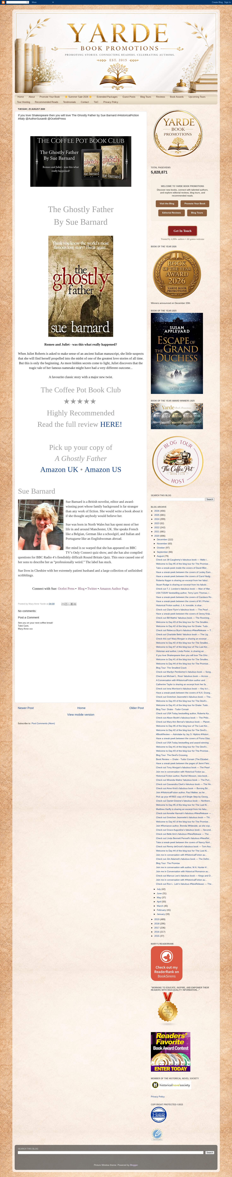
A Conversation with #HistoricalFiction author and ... (182, 680)
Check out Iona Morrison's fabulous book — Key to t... (183, 688)
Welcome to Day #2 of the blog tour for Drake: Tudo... (183, 626)
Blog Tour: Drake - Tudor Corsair (172, 709)
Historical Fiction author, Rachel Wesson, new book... (182, 776)
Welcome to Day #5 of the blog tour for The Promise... (183, 564)
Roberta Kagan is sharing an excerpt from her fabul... (182, 580)
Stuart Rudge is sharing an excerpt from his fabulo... (182, 585)
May (159, 897)
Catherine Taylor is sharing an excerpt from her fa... (182, 684)
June (159, 893)
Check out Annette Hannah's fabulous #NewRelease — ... (185, 813)
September (163, 552)
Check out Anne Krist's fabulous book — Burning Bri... (183, 788)
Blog (81, 588)
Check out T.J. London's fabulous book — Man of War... (184, 589)
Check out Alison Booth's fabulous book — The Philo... (183, 718)
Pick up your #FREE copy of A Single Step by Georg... (183, 797)
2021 (157, 531)
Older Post (136, 708)
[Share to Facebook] (72, 604)
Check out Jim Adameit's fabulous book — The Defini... (183, 859)
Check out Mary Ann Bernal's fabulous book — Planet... (183, 722)
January (161, 914)
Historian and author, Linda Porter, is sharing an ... (181, 651)
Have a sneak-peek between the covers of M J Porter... (183, 601)
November (162, 543)
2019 (157, 919)
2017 (157, 928)
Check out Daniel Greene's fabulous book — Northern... (184, 801)
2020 (157, 536)
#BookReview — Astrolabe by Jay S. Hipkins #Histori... (183, 734)
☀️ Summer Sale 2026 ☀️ (78, 96)
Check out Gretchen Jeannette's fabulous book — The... (184, 697)
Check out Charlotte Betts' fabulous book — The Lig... (183, 634)
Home (21, 96)
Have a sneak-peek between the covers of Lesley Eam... (184, 572)
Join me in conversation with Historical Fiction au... (181, 772)
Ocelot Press (66, 588)
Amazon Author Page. (114, 588)
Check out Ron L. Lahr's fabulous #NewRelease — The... (184, 884)
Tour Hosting (23, 102)
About (32, 96)
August (160, 556)
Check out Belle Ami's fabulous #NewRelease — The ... (183, 834)
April (159, 901)
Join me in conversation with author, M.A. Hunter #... (182, 867)
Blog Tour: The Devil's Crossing (171, 755)
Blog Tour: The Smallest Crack (171, 668)
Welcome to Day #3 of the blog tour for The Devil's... (182, 701)
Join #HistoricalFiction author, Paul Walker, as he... (181, 792)
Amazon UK (59, 469)
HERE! (112, 424)
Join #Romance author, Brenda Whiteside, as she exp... (184, 826)
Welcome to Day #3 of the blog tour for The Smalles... (183, 622)
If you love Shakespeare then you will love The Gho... (182, 655)
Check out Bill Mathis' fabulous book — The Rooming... (183, 618)
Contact (85, 102)
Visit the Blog (167, 203)
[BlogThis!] (66, 604)
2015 (157, 936)
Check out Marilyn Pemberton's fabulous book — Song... (184, 672)
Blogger (134, 1165)
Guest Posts (128, 96)
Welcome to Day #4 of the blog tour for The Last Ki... (182, 851)
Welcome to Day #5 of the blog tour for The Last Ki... (182, 805)
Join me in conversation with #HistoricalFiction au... (181, 855)
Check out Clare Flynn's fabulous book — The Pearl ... (183, 609)
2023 (157, 523)
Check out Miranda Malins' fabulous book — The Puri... (183, 780)
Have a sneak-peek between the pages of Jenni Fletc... (183, 763)
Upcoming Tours (197, 96)
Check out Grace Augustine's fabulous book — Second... (184, 830)
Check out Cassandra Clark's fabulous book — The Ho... (184, 784)
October (161, 548)
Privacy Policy (110, 102)
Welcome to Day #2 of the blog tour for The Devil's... (182, 730)
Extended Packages (107, 96)
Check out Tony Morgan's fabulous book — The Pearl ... (184, 767)
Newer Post (26, 708)
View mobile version (80, 714)
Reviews (160, 96)
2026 (157, 511)
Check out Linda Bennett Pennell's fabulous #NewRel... (183, 838)
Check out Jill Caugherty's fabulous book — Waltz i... (182, 560)
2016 (157, 932)
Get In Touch (182, 230)
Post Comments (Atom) (43, 723)
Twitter (92, 588)
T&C (96, 102)
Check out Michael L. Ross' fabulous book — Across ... (183, 676)
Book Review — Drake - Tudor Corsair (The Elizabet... (183, 759)
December (162, 539)
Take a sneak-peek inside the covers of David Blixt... (182, 568)
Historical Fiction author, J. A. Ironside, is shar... (179, 605)
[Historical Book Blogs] (168, 1026)
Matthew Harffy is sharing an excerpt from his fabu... (182, 809)
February (162, 910)
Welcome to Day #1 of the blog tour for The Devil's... (182, 747)
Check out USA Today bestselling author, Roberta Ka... (183, 713)
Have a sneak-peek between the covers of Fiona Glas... (184, 738)
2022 (157, 527)
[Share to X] (69, 604)
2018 (157, 923)
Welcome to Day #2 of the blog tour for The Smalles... (183, 643)
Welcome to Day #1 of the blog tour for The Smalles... (183, 659)
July (159, 889)
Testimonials (69, 102)
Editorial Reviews (171, 213)
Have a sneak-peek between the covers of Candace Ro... (184, 597)
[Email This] (63, 604)
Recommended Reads (46, 102)
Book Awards (177, 96)
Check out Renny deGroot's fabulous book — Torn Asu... (184, 846)
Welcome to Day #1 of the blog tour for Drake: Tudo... (183, 705)
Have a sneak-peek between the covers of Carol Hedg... (184, 576)
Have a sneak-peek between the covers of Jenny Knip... (184, 614)
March (160, 906)
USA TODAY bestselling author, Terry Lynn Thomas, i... (183, 593)
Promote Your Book (50, 96)
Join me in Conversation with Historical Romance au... (183, 871)
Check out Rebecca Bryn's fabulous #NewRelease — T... (184, 630)
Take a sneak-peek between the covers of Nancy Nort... (184, 842)
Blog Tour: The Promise (168, 863)
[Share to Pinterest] (75, 604)
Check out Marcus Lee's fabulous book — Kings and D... (184, 876)
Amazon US (103, 469)
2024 (157, 519)
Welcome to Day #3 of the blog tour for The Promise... (183, 751)
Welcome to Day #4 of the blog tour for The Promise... (183, 664)
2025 (157, 515)
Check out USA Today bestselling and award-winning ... (183, 743)
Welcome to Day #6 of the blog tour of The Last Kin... (182, 726)
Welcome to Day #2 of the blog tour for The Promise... (183, 822)
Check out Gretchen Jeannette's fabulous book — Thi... (183, 817)
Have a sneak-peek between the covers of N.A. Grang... (184, 693)
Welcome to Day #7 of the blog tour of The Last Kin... (182, 647)
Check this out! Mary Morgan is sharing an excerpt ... (182, 639)
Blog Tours (145, 96)
